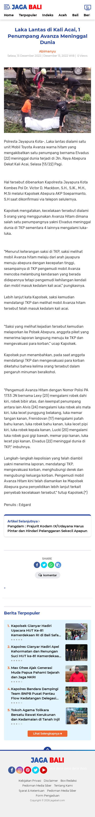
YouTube (46, 776)
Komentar (50, 575)
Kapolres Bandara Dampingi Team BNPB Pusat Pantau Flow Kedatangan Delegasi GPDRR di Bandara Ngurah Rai (34, 694)
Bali (75, 15)
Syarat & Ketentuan (31, 790)
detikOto (55, 769)
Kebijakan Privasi (30, 780)
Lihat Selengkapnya (46, 733)
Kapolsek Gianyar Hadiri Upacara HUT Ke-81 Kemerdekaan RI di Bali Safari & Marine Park (36, 630)
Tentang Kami (63, 785)
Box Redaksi (69, 780)
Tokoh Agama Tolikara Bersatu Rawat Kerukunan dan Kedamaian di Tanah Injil (35, 714)
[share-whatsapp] (51, 565)
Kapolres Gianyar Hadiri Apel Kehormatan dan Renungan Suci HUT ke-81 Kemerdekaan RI (36, 651)
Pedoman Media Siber (36, 785)
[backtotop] (47, 751)
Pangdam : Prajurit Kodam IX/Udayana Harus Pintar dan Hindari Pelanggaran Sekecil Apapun (47, 528)
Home (9, 15)
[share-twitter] (44, 565)
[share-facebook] (37, 565)
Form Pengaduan (47, 795)
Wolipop (86, 769)
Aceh (63, 15)
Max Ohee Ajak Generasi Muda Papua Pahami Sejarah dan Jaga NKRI (35, 672)
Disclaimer (51, 780)
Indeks (47, 15)
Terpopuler (28, 15)
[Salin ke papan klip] (58, 565)
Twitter (37, 776)
